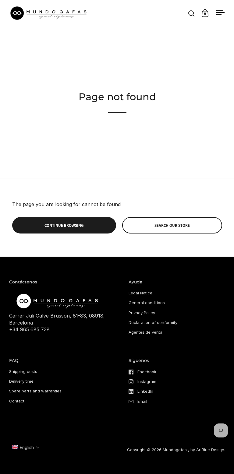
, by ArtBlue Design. (206, 449)
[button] (26, 447)
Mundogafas (175, 449)
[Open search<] (191, 13)
